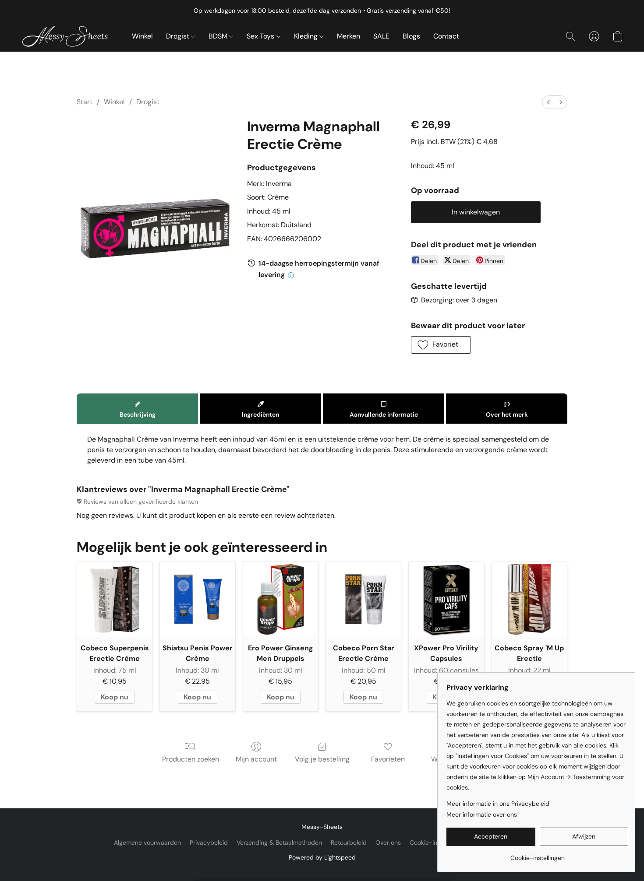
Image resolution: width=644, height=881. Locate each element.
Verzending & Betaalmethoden (279, 842)
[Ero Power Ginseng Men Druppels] (280, 599)
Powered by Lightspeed (322, 857)
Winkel (142, 36)
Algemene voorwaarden (147, 842)
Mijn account (256, 759)
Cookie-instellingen (437, 842)
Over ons (388, 842)
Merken (348, 36)
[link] (537, 854)
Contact (446, 36)
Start (84, 101)
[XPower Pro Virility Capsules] (446, 599)
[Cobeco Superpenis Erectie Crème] (114, 599)
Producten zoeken (190, 759)
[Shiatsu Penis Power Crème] (197, 599)
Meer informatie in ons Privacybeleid (497, 803)
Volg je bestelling (322, 759)
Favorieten (388, 759)
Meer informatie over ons (481, 814)
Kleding (306, 36)
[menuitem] (548, 102)
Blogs (411, 36)
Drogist (178, 36)
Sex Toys (261, 36)
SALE (381, 36)
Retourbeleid (349, 842)
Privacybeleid (209, 842)
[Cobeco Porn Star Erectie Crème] (363, 599)
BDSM (219, 36)
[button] (67, 36)
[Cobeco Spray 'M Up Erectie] (529, 599)
